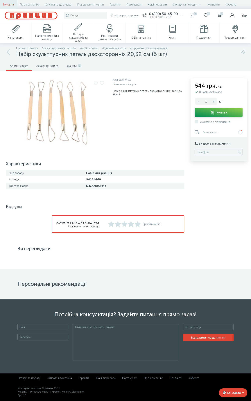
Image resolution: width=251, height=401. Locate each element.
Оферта (231, 4)
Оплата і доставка (60, 378)
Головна (8, 4)
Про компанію (29, 4)
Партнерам (133, 4)
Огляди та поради (184, 4)
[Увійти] (232, 15)
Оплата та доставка (58, 4)
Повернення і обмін (90, 4)
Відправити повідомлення (208, 337)
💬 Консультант (233, 393)
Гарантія (115, 4)
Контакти (213, 4)
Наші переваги (157, 4)
